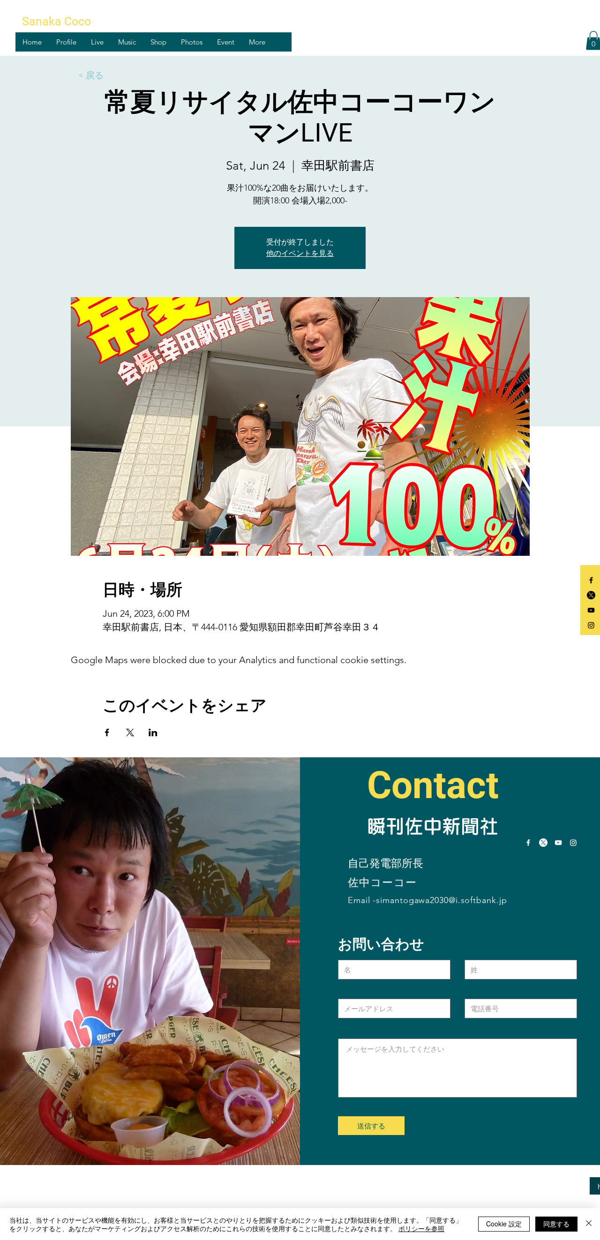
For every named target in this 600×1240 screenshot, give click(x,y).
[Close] (588, 1224)
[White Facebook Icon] (528, 842)
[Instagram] (591, 625)
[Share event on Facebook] (107, 732)
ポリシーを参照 (421, 1228)
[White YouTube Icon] (558, 842)
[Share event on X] (130, 732)
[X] (591, 595)
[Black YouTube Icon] (591, 610)
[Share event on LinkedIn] (153, 732)
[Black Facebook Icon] (591, 580)
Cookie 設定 (504, 1223)
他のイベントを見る (300, 253)
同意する (556, 1223)
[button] (66, 42)
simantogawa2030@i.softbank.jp (441, 900)
